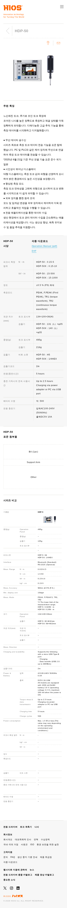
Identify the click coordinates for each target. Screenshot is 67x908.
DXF (34, 251)
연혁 (36, 839)
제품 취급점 (46, 857)
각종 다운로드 (10, 862)
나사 (37, 827)
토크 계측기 (26, 827)
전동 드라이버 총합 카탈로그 (17, 875)
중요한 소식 (9, 880)
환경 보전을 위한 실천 (48, 844)
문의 (5, 857)
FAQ (12, 857)
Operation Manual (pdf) (44, 246)
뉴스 (32, 870)
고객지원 (7, 852)
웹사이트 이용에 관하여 (15, 870)
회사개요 (7, 839)
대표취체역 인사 (23, 839)
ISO (32, 844)
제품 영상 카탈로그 (44, 875)
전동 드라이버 (10, 827)
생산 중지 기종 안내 (27, 857)
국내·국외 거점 (10, 844)
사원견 (24, 844)
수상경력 (45, 839)
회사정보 (7, 834)
